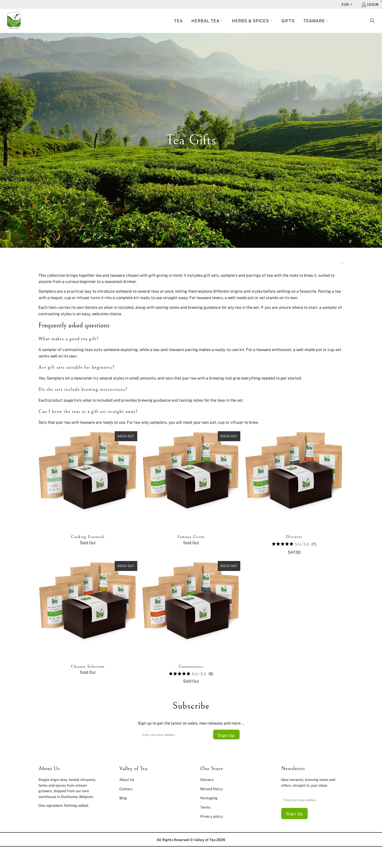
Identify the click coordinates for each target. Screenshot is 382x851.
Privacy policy (211, 816)
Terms (205, 807)
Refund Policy (211, 789)
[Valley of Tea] (13, 21)
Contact (125, 789)
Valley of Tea (205, 840)
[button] (207, 21)
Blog (123, 798)
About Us (126, 779)
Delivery (207, 779)
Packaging (209, 798)
